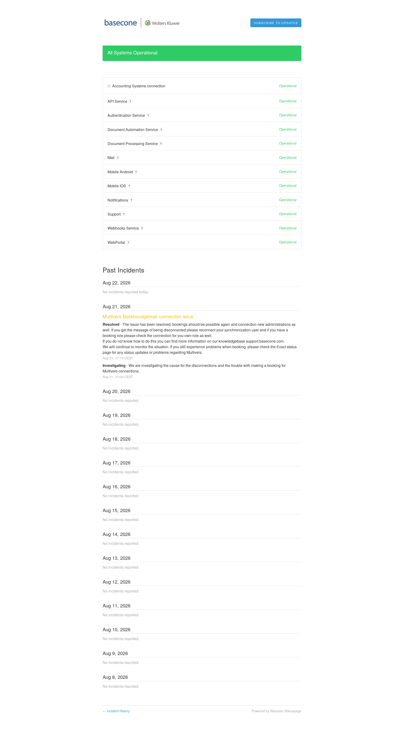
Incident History (116, 711)
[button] (275, 22)
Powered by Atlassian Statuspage (276, 711)
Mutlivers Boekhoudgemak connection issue (148, 316)
